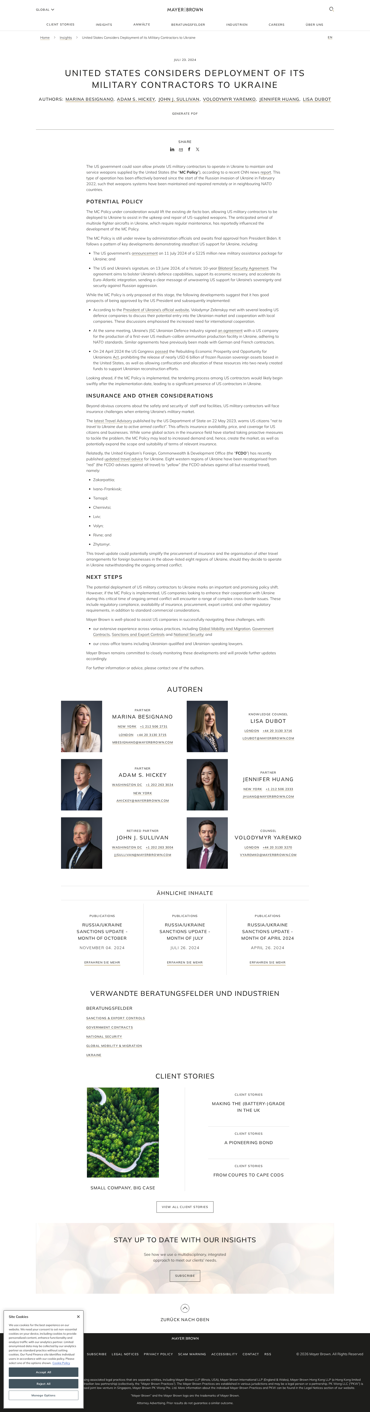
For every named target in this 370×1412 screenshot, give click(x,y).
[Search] (331, 9)
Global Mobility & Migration (114, 1046)
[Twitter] (197, 151)
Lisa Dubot (317, 99)
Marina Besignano (89, 99)
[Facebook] (189, 151)
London (126, 735)
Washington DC (127, 785)
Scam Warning (192, 1354)
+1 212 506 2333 (279, 789)
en (330, 37)
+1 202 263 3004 (159, 847)
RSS (267, 1354)
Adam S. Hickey (136, 99)
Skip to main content (21, 3)
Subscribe (185, 1276)
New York (127, 726)
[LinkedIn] (172, 151)
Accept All (43, 1372)
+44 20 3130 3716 (277, 731)
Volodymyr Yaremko (229, 99)
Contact (251, 1354)
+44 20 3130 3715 (151, 735)
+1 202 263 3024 (159, 785)
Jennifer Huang (279, 99)
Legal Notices (125, 1354)
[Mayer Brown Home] (185, 9)
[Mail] (180, 150)
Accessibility (224, 1354)
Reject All (44, 1383)
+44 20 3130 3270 (277, 847)
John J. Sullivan (179, 99)
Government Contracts (109, 1027)
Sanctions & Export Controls (115, 1018)
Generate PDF (185, 114)
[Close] (78, 1316)
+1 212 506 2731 (154, 726)
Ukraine (93, 1055)
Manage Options (43, 1395)
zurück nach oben (185, 1319)
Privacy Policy (158, 1354)
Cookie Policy (61, 1363)
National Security (104, 1036)
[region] (43, 1359)
